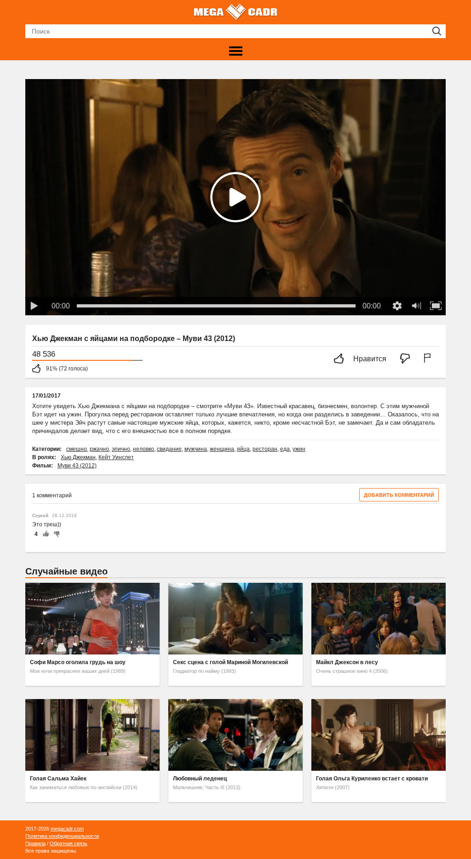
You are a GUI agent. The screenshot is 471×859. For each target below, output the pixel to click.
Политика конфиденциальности (62, 836)
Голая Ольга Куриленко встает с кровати (372, 778)
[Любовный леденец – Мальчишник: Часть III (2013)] (235, 735)
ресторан (265, 449)
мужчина (195, 449)
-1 (55, 534)
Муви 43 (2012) (77, 465)
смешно (76, 449)
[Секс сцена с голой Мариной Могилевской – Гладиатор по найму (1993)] (235, 618)
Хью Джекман (78, 457)
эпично (121, 449)
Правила (35, 843)
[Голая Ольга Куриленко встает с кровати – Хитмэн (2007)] (378, 735)
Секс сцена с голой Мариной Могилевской (230, 662)
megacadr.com (67, 828)
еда (285, 449)
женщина (222, 449)
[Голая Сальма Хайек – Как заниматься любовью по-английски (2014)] (92, 735)
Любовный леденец (200, 778)
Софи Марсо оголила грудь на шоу (78, 662)
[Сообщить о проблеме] (429, 359)
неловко (143, 449)
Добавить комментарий (399, 495)
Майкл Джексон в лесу (347, 662)
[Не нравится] (407, 359)
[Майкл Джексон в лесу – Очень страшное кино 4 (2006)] (378, 618)
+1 (45, 534)
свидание (169, 449)
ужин (299, 449)
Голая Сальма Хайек (58, 778)
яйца (243, 449)
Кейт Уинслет (116, 457)
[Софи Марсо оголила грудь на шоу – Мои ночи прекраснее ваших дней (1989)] (92, 618)
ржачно (99, 449)
